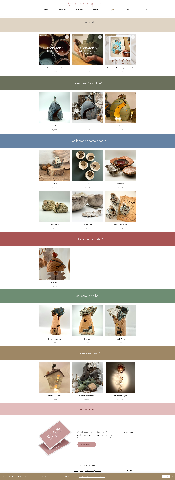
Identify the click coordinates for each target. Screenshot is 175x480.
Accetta (166, 477)
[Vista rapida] (54, 107)
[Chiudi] (172, 476)
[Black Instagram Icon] (131, 471)
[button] (147, 10)
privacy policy (78, 471)
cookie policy (89, 471)
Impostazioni (155, 477)
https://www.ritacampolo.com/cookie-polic (92, 477)
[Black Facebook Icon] (127, 471)
